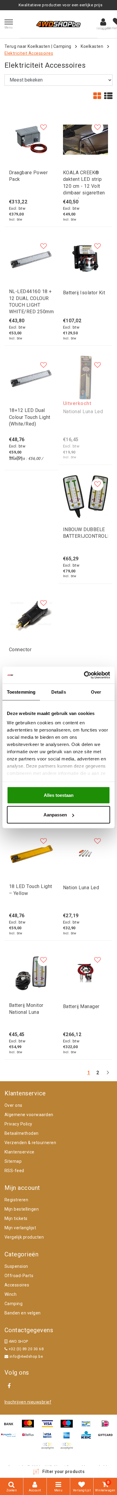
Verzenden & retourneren (30, 1142)
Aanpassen (55, 814)
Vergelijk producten (24, 1237)
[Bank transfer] (10, 1426)
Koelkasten (92, 46)
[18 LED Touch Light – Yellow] (31, 853)
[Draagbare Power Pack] (31, 139)
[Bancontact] (88, 1426)
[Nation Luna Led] (85, 853)
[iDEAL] (107, 1426)
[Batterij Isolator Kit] (85, 258)
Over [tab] (96, 691)
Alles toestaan (59, 794)
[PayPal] (49, 1449)
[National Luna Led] (85, 377)
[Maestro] (68, 1426)
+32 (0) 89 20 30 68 (26, 1349)
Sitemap (13, 1161)
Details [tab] (58, 691)
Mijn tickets (16, 1218)
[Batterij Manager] (85, 972)
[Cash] (107, 1438)
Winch (10, 1294)
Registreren (16, 1199)
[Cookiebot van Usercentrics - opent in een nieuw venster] (84, 675)
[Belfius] (30, 1438)
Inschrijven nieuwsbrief (27, 1402)
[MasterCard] (30, 1426)
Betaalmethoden (21, 1133)
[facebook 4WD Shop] (9, 1386)
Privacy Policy (18, 1124)
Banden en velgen (22, 1313)
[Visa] (49, 1426)
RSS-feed (14, 1170)
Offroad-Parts (18, 1275)
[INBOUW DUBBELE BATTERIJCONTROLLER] (85, 496)
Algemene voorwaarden (28, 1114)
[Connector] (31, 615)
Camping (62, 46)
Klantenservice (19, 1152)
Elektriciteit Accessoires (28, 53)
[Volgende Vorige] (107, 1075)
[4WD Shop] (58, 24)
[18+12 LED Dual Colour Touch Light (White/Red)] (31, 377)
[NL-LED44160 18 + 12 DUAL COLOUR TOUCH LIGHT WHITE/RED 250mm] (31, 258)
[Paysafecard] (10, 1438)
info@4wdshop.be (26, 1356)
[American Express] (68, 1438)
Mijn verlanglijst (20, 1227)
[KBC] (88, 1438)
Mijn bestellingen (21, 1209)
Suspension (16, 1266)
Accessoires (16, 1285)
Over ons (13, 1105)
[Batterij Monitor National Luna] (31, 972)
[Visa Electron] (49, 1438)
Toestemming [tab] (21, 691)
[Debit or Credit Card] (68, 1449)
